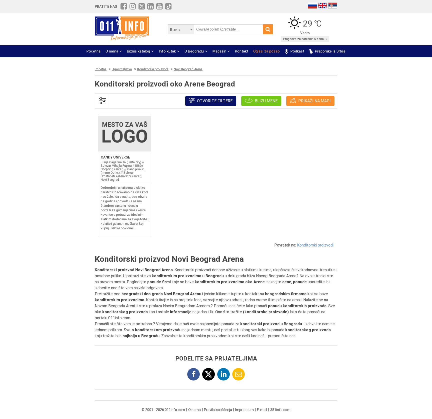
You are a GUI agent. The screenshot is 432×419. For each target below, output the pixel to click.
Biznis (175, 30)
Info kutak (167, 51)
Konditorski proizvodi (315, 245)
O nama (112, 51)
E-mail (262, 410)
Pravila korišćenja (218, 410)
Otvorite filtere (214, 100)
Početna (93, 51)
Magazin (219, 51)
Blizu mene (266, 100)
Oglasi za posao (266, 51)
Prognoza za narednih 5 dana (303, 39)
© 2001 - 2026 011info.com (163, 410)
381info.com (280, 410)
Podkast (297, 51)
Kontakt (241, 51)
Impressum (244, 410)
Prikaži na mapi (314, 100)
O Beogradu (194, 51)
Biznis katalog (138, 51)
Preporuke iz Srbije (330, 51)
